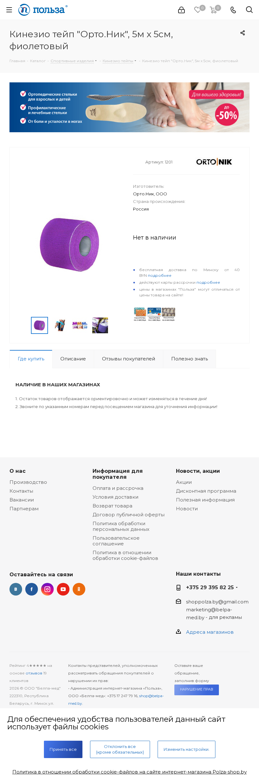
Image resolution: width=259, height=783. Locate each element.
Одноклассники (79, 589)
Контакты (21, 491)
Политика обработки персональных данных (121, 526)
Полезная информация (205, 500)
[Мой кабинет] (181, 10)
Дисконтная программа (206, 491)
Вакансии (21, 500)
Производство (28, 482)
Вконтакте (15, 589)
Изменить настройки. (186, 749)
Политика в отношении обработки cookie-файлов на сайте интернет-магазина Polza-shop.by (129, 772)
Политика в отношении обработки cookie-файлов (125, 555)
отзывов (34, 673)
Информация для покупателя (118, 474)
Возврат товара (112, 506)
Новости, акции (198, 471)
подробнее (160, 275)
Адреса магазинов (210, 632)
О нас (17, 471)
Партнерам (24, 509)
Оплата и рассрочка (118, 488)
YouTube (63, 589)
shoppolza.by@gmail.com (217, 602)
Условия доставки (115, 497)
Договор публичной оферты (129, 515)
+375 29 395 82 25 (210, 587)
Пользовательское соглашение (116, 541)
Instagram (47, 589)
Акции (184, 482)
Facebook (31, 589)
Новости (187, 509)
